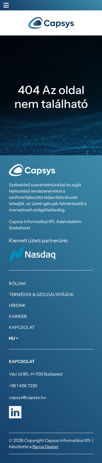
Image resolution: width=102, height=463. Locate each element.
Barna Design (45, 446)
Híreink (17, 305)
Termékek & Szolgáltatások (41, 294)
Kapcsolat (22, 327)
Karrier (18, 316)
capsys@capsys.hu (27, 397)
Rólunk (17, 283)
